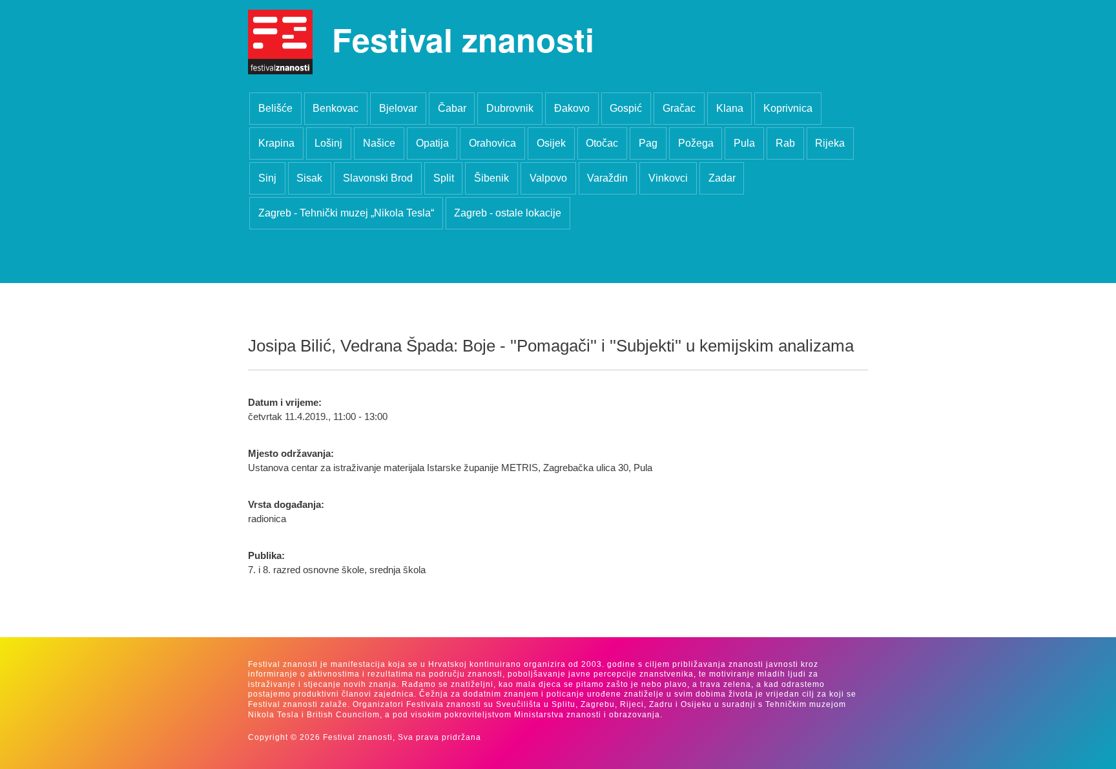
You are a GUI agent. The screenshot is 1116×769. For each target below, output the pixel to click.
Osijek (551, 143)
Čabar (452, 108)
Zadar (722, 178)
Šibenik (491, 178)
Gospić (626, 108)
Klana (729, 108)
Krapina (276, 143)
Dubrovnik (509, 108)
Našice (379, 143)
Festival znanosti (463, 39)
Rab (785, 143)
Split (443, 178)
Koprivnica (787, 108)
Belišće (275, 108)
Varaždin (607, 178)
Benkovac (335, 108)
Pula (744, 143)
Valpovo (548, 178)
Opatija (432, 143)
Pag (648, 143)
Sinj (267, 178)
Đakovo (572, 108)
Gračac (679, 108)
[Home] (280, 42)
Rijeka (830, 143)
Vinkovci (668, 178)
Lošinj (328, 143)
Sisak (309, 178)
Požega (696, 143)
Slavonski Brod (378, 178)
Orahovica (492, 143)
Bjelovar (398, 108)
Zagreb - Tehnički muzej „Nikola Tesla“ (346, 212)
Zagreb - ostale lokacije (507, 212)
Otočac (602, 143)
